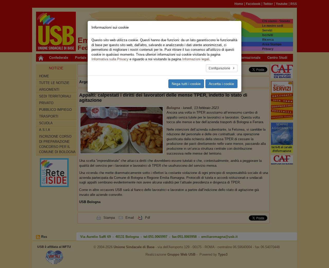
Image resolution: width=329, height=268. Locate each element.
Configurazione (220, 68)
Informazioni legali (195, 59)
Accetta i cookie (221, 84)
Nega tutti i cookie (186, 84)
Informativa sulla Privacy (110, 59)
